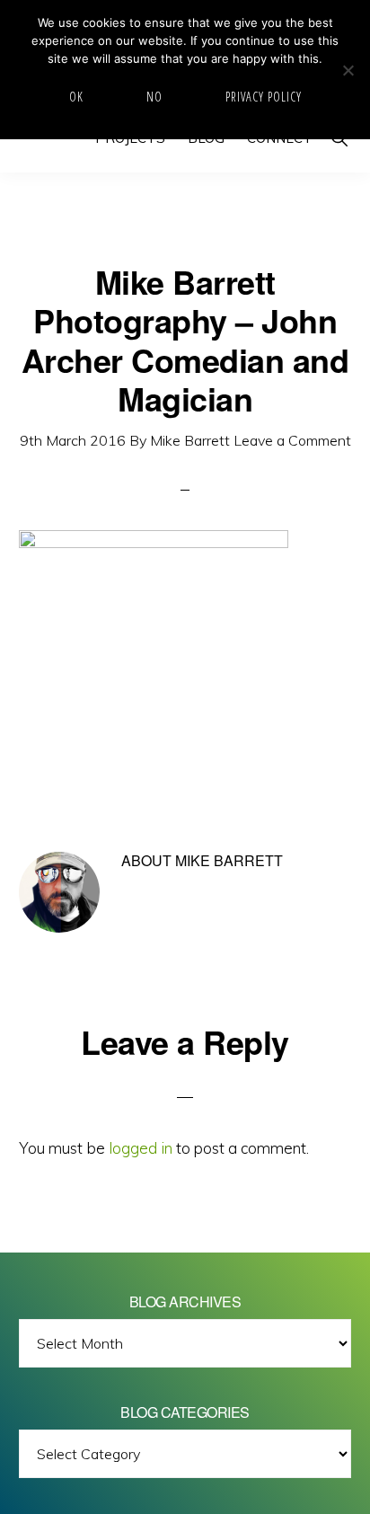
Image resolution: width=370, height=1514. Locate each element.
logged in (140, 1147)
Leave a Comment (292, 440)
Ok (76, 96)
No (154, 96)
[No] (348, 70)
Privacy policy (263, 96)
